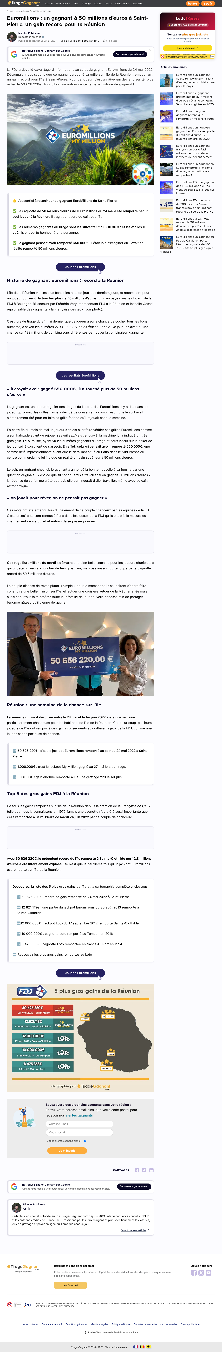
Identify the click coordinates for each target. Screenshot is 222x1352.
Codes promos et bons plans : (64, 1140)
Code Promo (122, 3)
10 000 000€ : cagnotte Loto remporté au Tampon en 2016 (67, 934)
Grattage (86, 3)
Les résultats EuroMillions (80, 375)
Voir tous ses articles (133, 1230)
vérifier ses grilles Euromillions (116, 430)
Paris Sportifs (63, 3)
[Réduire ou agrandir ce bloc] (150, 50)
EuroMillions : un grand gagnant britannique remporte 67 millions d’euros (195, 115)
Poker (108, 3)
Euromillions (22, 11)
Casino (98, 3)
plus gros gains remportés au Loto (66, 954)
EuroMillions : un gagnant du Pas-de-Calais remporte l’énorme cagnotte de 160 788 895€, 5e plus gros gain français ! (187, 244)
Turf (76, 3)
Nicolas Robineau (29, 33)
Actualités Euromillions (40, 11)
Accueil (10, 11)
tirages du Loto (77, 407)
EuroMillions (82, 201)
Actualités (137, 3)
